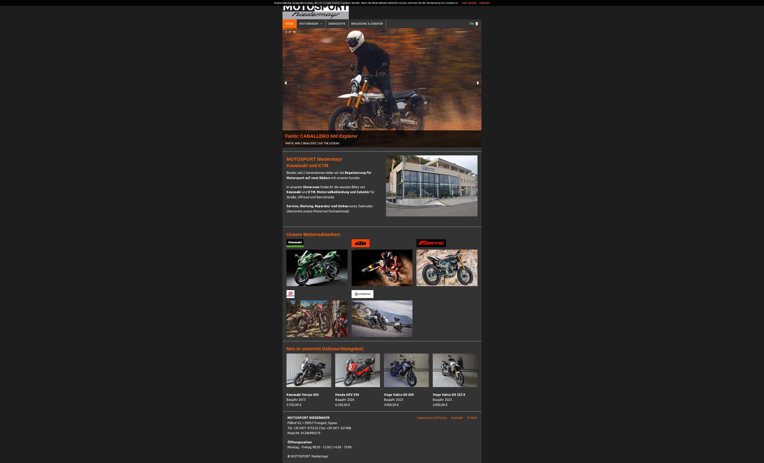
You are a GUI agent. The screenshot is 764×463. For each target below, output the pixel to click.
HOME (289, 23)
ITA (472, 23)
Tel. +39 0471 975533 (302, 428)
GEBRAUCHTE (337, 23)
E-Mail (472, 417)
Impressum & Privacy (432, 417)
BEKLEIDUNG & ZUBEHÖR (367, 23)
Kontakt (457, 417)
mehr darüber (469, 3)
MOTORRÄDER (308, 23)
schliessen (484, 3)
